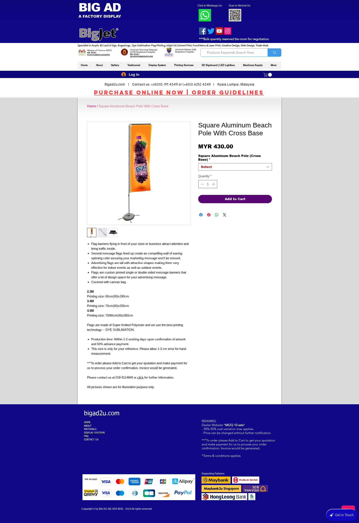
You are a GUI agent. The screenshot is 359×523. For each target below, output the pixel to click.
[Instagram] (227, 31)
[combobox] (235, 167)
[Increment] (214, 184)
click (140, 377)
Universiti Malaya (183, 49)
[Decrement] (202, 184)
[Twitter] (211, 31)
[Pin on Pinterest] (208, 214)
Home (91, 106)
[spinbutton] (208, 184)
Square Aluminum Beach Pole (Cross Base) (229, 157)
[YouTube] (219, 31)
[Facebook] (202, 31)
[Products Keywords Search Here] (274, 52)
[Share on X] (224, 214)
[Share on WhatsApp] (216, 214)
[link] (268, 75)
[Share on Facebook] (200, 214)
